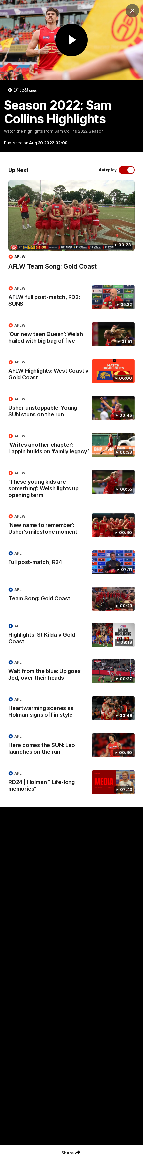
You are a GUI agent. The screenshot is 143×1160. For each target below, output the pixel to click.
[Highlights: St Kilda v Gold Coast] (71, 635)
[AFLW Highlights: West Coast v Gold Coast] (71, 371)
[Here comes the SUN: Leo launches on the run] (71, 745)
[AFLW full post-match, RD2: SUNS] (71, 297)
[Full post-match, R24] (71, 562)
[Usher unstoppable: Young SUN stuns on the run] (71, 408)
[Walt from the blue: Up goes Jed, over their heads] (71, 671)
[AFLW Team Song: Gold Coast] (71, 228)
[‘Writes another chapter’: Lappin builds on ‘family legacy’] (71, 445)
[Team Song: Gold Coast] (71, 599)
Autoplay (108, 169)
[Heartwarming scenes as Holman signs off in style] (71, 708)
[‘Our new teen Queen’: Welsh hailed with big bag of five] (71, 334)
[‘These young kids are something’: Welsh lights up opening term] (71, 485)
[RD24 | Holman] (71, 782)
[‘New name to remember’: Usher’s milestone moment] (71, 525)
